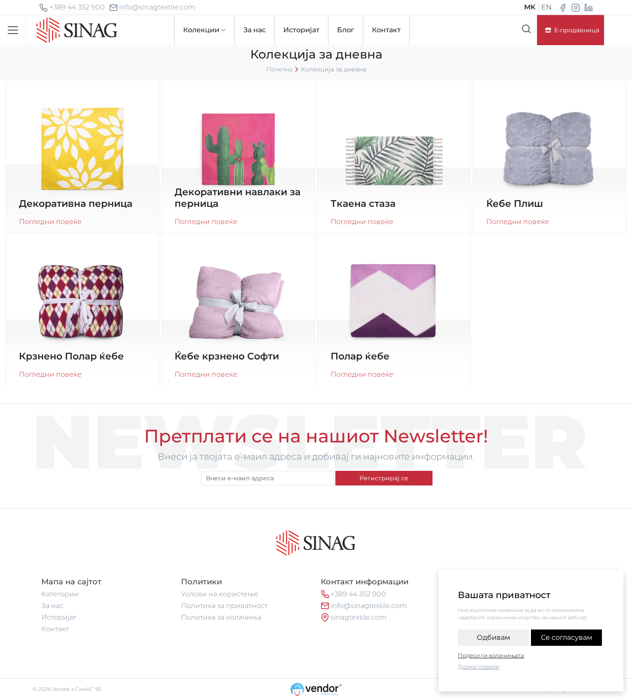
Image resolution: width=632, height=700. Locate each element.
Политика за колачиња (221, 617)
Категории (60, 594)
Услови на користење (219, 594)
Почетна (279, 69)
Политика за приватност (224, 606)
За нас (52, 606)
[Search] (526, 28)
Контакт (55, 629)
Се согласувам (566, 637)
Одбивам (493, 637)
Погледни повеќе (50, 222)
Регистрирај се (383, 478)
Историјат (58, 617)
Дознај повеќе (478, 666)
